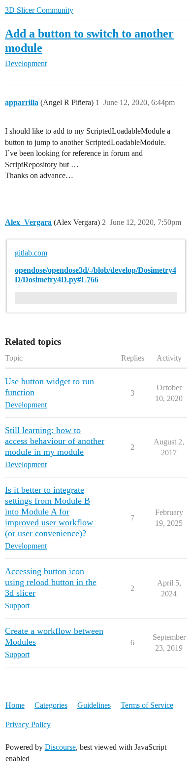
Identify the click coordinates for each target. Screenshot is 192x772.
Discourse (60, 747)
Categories (50, 705)
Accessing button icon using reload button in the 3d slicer (50, 582)
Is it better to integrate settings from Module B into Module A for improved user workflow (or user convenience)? (49, 511)
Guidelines (94, 705)
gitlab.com (31, 253)
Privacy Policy (28, 724)
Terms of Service (147, 705)
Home (15, 705)
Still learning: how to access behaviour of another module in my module (54, 441)
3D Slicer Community (39, 10)
